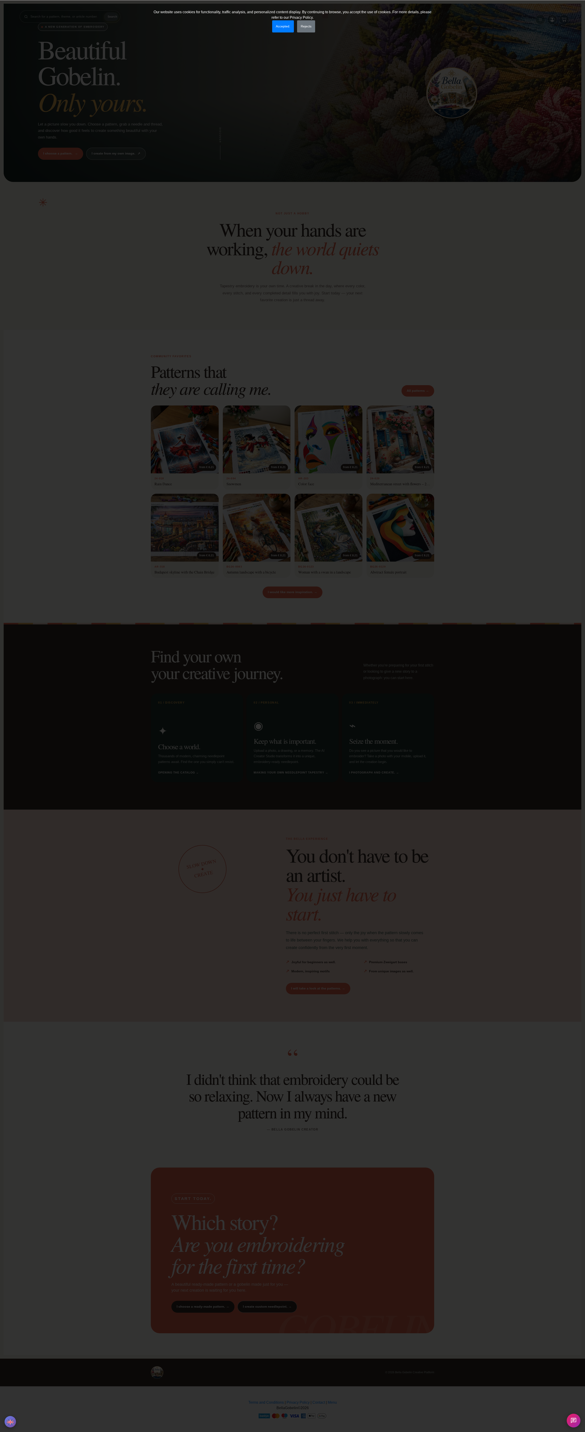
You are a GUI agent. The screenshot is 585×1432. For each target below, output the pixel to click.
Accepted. (283, 26)
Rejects (306, 26)
